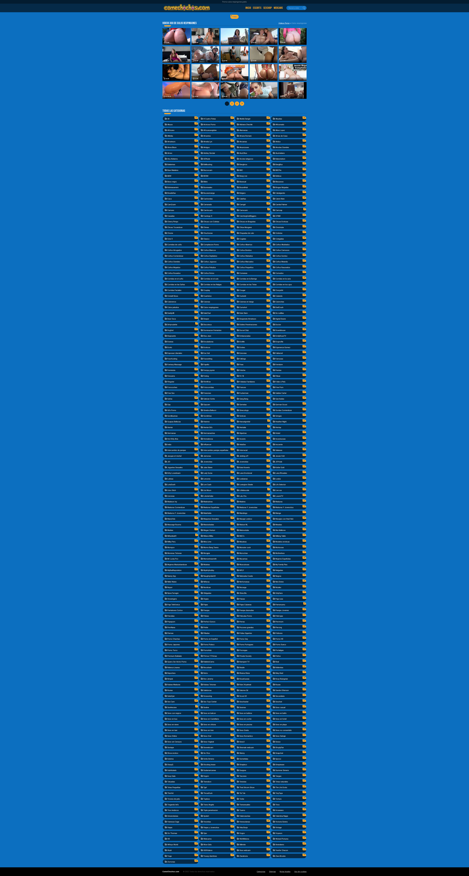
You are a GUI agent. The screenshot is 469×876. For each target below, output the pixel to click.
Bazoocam (207, 170)
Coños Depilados (210, 256)
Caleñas (243, 199)
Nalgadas (279, 570)
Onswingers (172, 599)
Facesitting (207, 359)
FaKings (243, 359)
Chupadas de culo (247, 233)
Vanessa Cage (173, 822)
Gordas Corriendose (284, 410)
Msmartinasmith (210, 559)
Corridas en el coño (175, 279)
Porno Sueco (281, 644)
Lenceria (206, 479)
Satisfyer (171, 696)
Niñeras (206, 582)
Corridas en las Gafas (176, 284)
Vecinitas (207, 822)
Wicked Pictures (282, 839)
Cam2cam (171, 204)
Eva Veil (206, 353)
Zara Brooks (281, 856)
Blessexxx (279, 182)
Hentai (170, 427)
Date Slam (244, 313)
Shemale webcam (247, 747)
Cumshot (243, 307)
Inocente (279, 444)
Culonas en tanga (247, 302)
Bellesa (278, 176)
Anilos (278, 142)
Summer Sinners (282, 770)
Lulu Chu (243, 496)
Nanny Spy (171, 576)
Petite (205, 627)
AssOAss (243, 153)
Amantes (207, 136)
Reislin (242, 667)
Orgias (206, 599)
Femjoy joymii (208, 370)
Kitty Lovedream (174, 473)
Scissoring (207, 696)
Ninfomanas (244, 582)
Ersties (242, 347)
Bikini (205, 182)
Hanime (206, 422)
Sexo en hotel (281, 719)
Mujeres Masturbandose (177, 564)
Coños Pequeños (246, 267)
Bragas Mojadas (282, 187)
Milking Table (281, 536)
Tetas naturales (282, 782)
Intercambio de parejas (176, 450)
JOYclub (279, 462)
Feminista (171, 370)
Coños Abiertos (246, 245)
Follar (235, 17)
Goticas (243, 416)
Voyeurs (279, 833)
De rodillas (280, 313)
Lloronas (171, 496)
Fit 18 (242, 376)
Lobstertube (208, 496)
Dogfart (170, 330)
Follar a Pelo (280, 382)
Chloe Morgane (246, 227)
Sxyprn (206, 776)
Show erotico (172, 753)
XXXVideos (207, 850)
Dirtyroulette (172, 325)
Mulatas (206, 564)
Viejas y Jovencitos (211, 827)
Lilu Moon (207, 490)
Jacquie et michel (174, 456)
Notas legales (285, 872)
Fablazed (279, 353)
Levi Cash (207, 484)
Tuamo (242, 810)
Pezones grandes (247, 627)
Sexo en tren (208, 730)
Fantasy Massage (174, 364)
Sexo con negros (174, 713)
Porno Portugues (246, 644)
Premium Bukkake (174, 656)
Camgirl (243, 204)
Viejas (169, 827)
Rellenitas (279, 667)
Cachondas (208, 199)
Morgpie (206, 553)
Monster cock (245, 547)
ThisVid (170, 793)
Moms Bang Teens (211, 547)
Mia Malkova (280, 530)
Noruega (243, 587)
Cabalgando (280, 193)
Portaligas (280, 650)
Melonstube (244, 530)
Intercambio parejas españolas (215, 450)
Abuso (170, 124)
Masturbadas (208, 525)
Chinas (206, 227)
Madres (242, 502)
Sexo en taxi (172, 730)
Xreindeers (280, 845)
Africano (170, 130)
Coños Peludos (209, 267)
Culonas (206, 302)
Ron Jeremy (208, 679)
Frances (243, 387)
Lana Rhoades (281, 473)
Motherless (280, 553)
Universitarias (172, 816)
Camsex (170, 210)
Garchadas (280, 399)
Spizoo (278, 759)
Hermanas (171, 433)
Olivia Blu (243, 593)
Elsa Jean (207, 336)
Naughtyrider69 (209, 576)
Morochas (244, 553)
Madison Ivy (172, 502)
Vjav (205, 833)
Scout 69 (243, 696)
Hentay (278, 427)
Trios (278, 805)
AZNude (206, 159)
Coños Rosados (174, 273)
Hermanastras (209, 433)
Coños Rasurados (283, 267)
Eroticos (206, 347)
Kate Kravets (245, 467)
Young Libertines (210, 856)
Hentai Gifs (207, 427)
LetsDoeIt (171, 484)
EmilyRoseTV (281, 336)
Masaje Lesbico (246, 519)
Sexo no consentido (284, 730)
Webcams (278, 8)
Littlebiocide (244, 490)
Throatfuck (207, 793)
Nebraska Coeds (246, 576)
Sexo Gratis (244, 730)
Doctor (278, 325)
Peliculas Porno (246, 616)
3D (168, 119)
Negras (278, 576)
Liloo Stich (171, 490)
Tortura (278, 799)
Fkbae (278, 376)
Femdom (279, 364)
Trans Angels (208, 805)
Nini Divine (280, 582)
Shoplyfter (280, 747)
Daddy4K (170, 313)
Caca (169, 199)
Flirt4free (207, 382)
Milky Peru (171, 542)
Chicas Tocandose (174, 227)
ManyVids (171, 519)
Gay (169, 404)
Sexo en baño (281, 713)
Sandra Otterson (282, 690)
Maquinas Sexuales (211, 519)
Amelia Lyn (207, 142)
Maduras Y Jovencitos (284, 507)
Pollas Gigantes (246, 633)
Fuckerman (244, 393)
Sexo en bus (172, 719)
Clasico (206, 239)
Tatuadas (171, 782)
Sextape (170, 747)
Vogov (242, 833)
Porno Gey (244, 639)
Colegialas (280, 239)
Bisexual (243, 182)
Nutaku (278, 587)
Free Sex (170, 393)
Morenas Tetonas (174, 553)
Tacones (243, 776)
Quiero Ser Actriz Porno (177, 662)
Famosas (279, 359)
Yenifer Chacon (282, 850)
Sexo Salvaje (281, 736)
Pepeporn (171, 622)
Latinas (170, 479)
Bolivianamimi (172, 187)
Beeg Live (243, 176)
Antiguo (206, 147)
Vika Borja (244, 827)
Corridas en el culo (211, 279)
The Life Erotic (281, 787)
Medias (170, 530)
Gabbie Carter (281, 393)
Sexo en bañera (246, 713)
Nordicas (207, 587)
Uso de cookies (300, 872)
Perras (242, 622)
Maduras (279, 502)
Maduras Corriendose (176, 507)
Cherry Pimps (172, 222)
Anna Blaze (171, 147)
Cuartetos (207, 296)
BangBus (279, 164)
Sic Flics (206, 753)
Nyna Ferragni (172, 593)
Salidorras (207, 690)
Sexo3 (242, 742)
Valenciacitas (245, 816)
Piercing (279, 627)
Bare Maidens (172, 170)
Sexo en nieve (173, 724)
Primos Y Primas (210, 656)
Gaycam (206, 404)
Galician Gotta (209, 399)
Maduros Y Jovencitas (176, 513)
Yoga (169, 856)
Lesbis (278, 479)
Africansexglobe (210, 130)
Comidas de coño (174, 245)
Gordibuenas (172, 416)
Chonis (170, 233)
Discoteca (207, 325)
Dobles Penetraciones (248, 325)
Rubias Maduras (173, 685)
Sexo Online (172, 736)
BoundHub (244, 187)
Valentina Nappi (282, 816)
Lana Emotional (246, 473)
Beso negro (172, 182)
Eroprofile (279, 342)
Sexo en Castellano (211, 719)
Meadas (279, 525)
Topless (206, 799)
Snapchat (279, 753)
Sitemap (272, 872)
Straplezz (243, 765)
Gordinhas (207, 416)
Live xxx (279, 490)
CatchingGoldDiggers (248, 216)
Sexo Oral (207, 736)
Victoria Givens (282, 822)
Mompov (171, 547)
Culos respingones (211, 307)
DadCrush (279, 307)
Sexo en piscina (246, 724)
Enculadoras (208, 342)
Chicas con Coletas (211, 222)
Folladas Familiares (247, 382)
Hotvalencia (208, 439)
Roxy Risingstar (282, 679)
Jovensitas (244, 462)
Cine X (170, 239)
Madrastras (208, 502)
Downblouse (280, 330)
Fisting (206, 376)
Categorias (261, 872)
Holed (278, 433)
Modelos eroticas (283, 542)
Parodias (171, 616)
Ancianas (243, 142)
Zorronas (171, 862)
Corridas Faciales (174, 290)
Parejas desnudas (247, 610)
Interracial (243, 450)
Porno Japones (173, 644)
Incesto (243, 439)
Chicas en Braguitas (248, 222)
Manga (278, 513)
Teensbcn (207, 782)
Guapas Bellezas (174, 422)
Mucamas (243, 559)
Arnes (169, 153)
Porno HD (279, 639)
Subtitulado (171, 770)
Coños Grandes (173, 262)
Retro (205, 673)
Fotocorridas (208, 387)
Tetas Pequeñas (173, 787)
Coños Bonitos (246, 250)
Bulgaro (243, 193)
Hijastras (243, 433)
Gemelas (243, 404)
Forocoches (172, 387)
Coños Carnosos (282, 250)
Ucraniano (280, 810)
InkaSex (243, 444)
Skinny (242, 753)
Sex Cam (171, 702)
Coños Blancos (209, 250)
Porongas (243, 650)
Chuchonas (208, 233)
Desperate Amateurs (248, 319)
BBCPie (278, 170)
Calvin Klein (280, 199)
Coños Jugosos (209, 262)
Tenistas (243, 782)
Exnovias (243, 353)
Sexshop (267, 8)
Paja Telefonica (173, 605)
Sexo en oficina (209, 724)
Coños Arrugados (174, 250)
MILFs (242, 536)
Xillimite (243, 845)
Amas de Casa (281, 136)
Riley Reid (279, 673)
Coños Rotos (208, 273)
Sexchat (279, 702)
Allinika (170, 136)
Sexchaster (244, 702)
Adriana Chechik (246, 124)
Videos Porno (283, 23)
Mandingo (243, 513)
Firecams (171, 376)
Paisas (242, 599)
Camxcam (244, 210)
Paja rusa (279, 599)
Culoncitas (280, 302)
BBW (169, 176)
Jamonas (207, 456)
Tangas (278, 776)
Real (277, 662)
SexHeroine (172, 707)
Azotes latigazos (246, 159)
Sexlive (206, 707)
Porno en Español (210, 639)
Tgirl (205, 787)
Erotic (169, 347)
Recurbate (207, 667)
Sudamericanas (209, 770)
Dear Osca (171, 319)
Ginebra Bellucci (209, 410)
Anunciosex (244, 147)
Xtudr (169, 850)
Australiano (280, 153)
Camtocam (208, 210)
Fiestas (278, 370)
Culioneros (171, 302)
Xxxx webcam (245, 850)
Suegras (243, 770)
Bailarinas (171, 164)
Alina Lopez (280, 130)
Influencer (207, 444)
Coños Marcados (246, 262)
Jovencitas (207, 462)
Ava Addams (172, 159)
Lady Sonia (207, 473)
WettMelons (244, 839)
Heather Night (281, 422)
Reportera (171, 673)
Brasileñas (171, 193)
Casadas (171, 216)
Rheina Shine (245, 673)
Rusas (278, 685)
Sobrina (170, 759)
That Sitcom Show (247, 787)
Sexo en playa (281, 724)
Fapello (206, 364)
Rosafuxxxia (244, 679)
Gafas (169, 399)
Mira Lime (207, 542)
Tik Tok (242, 793)
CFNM (278, 216)
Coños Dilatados (246, 256)
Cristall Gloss (172, 296)
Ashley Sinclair (209, 153)
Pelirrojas (279, 616)
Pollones (279, 633)
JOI (168, 462)
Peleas (206, 616)
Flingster (170, 382)
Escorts (257, 8)
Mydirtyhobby (208, 570)
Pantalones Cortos (175, 610)
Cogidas (243, 239)
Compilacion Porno (211, 245)
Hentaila (243, 427)
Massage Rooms (174, 525)
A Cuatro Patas (209, 119)
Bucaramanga (209, 193)
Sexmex (243, 707)
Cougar (242, 290)
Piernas (170, 633)
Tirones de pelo (173, 799)
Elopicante (171, 336)
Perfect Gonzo (209, 622)
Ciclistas (279, 233)
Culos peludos (173, 307)
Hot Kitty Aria (172, 439)
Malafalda (207, 513)
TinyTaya (279, 793)
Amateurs (171, 142)
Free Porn (279, 387)
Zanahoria (244, 856)
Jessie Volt (280, 456)
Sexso (278, 742)
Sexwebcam (208, 747)
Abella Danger (245, 119)
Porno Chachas (173, 639)
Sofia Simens (208, 759)
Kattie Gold (280, 467)
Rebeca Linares (173, 667)
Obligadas (207, 593)
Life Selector (281, 484)
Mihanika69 (171, 536)
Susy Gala (171, 776)
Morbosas (280, 547)
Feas (241, 364)
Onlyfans (279, 593)
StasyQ (170, 765)
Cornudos (279, 273)
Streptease (280, 765)
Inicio (248, 8)
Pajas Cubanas (245, 605)
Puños (278, 656)
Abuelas (279, 119)
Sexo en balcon (209, 713)
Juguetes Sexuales (175, 467)
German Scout (281, 404)
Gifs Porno (171, 410)
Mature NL (244, 525)
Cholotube (280, 227)
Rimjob (170, 679)
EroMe (242, 342)
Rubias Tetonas (209, 685)
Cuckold (243, 296)
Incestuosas (281, 439)
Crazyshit (279, 290)
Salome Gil (244, 690)
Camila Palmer (281, 204)
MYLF (242, 570)
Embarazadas (245, 336)
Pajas (205, 605)
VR (168, 839)
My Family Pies (281, 564)
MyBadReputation (174, 570)
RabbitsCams (208, 662)
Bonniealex (207, 187)
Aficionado (280, 124)
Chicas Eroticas (282, 222)
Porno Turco (172, 650)
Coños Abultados (283, 245)
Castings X (207, 216)
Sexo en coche (245, 719)
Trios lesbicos (173, 810)
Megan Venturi (209, 530)
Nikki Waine (171, 582)
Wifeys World (172, 845)
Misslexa (243, 542)
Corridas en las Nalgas (212, 284)
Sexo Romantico (246, 736)
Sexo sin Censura (174, 742)
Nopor (169, 587)
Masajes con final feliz (284, 519)
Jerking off (244, 456)
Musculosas (244, 564)
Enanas (170, 342)
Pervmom (279, 622)
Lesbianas (244, 479)
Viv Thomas (172, 833)
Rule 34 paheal (245, 685)
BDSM (205, 176)
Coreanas (243, 273)
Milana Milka (208, 536)
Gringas (279, 416)
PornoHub (207, 650)
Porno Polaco (208, 644)
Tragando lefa (173, 805)
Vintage (279, 827)
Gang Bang (244, 399)
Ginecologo (244, 410)
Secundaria (280, 696)
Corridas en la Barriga (248, 279)
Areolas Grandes (282, 147)
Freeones (207, 393)
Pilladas (206, 633)
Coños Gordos (281, 256)
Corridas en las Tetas (248, 284)
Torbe (242, 799)
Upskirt (206, 816)
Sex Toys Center (210, 702)
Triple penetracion (210, 810)
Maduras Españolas (211, 507)
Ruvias (170, 690)
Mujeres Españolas (283, 559)
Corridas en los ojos (284, 284)
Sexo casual (280, 707)
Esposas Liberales (174, 353)
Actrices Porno (209, 124)
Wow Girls (207, 845)
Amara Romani (245, 136)
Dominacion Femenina (212, 330)
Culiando (279, 296)
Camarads (207, 204)
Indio (169, 444)
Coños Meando (282, 262)
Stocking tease (209, 765)
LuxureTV (279, 496)
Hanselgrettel (245, 422)
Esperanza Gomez (283, 347)
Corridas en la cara (283, 279)
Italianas (279, 450)
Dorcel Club (244, 330)
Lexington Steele (246, 484)
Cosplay (206, 290)
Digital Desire (281, 319)
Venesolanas (245, 822)
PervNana (171, 627)
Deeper (206, 319)
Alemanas (244, 130)
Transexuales (245, 805)
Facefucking (172, 359)
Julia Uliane (207, 467)
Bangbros (243, 164)
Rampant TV (245, 662)
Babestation (280, 159)
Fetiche (242, 370)
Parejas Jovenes (282, 610)
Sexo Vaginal (208, 742)
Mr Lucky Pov (172, 559)
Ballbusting (207, 164)
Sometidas (244, 759)
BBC (241, 170)
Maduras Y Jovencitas (248, 507)
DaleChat (207, 313)
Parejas (206, 610)
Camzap (279, 210)
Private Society (245, 656)
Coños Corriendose (175, 256)
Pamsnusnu (280, 605)
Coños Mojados (173, 267)
